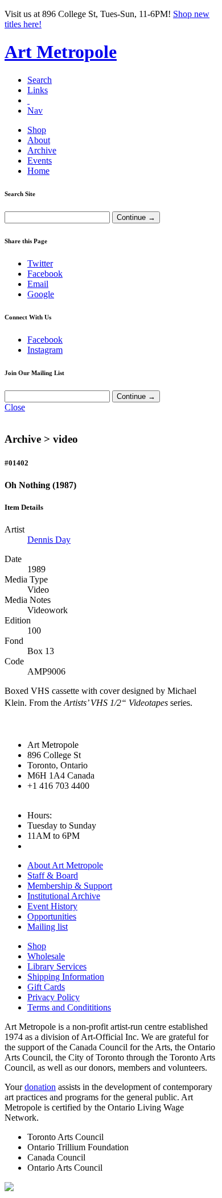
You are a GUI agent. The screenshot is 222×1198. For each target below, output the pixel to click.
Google (40, 294)
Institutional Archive (63, 896)
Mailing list (47, 926)
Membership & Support (69, 886)
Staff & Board (52, 875)
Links (37, 90)
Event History (52, 906)
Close (15, 407)
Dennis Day (49, 539)
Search (39, 80)
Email (37, 284)
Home (38, 171)
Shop (36, 130)
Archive (41, 150)
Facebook (45, 273)
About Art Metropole (65, 865)
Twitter (40, 263)
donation (40, 1087)
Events (39, 160)
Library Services (57, 966)
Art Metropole (61, 51)
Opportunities (51, 916)
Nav (35, 110)
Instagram (45, 350)
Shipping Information (65, 976)
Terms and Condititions (69, 1007)
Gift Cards (46, 987)
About (38, 140)
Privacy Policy (53, 997)
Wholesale (46, 956)
